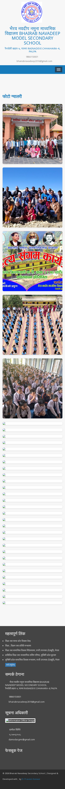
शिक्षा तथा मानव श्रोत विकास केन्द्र (18, 640)
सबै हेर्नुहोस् (10, 664)
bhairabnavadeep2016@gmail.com (34, 61)
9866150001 (32, 56)
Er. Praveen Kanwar (31, 779)
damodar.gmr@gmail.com (22, 739)
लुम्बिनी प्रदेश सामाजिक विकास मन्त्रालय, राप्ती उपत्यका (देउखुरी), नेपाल (32, 659)
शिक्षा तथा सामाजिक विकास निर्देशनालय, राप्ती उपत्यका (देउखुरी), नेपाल (32, 650)
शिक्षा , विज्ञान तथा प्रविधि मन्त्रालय (18, 645)
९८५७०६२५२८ (15, 734)
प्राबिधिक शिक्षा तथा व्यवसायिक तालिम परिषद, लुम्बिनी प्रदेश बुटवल (30, 655)
